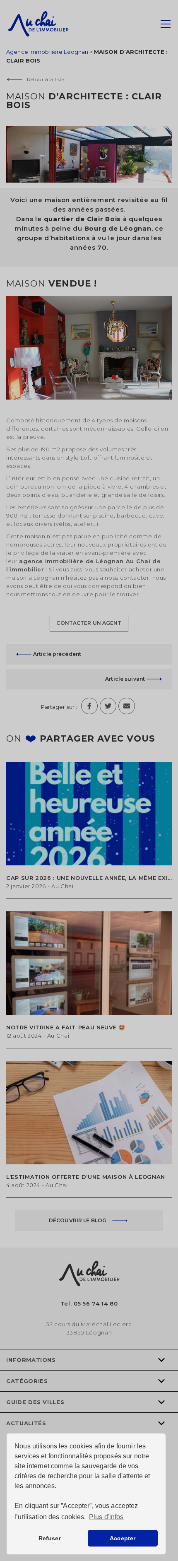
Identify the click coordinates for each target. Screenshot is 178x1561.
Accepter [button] (122, 1538)
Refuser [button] (49, 1538)
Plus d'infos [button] (106, 1516)
